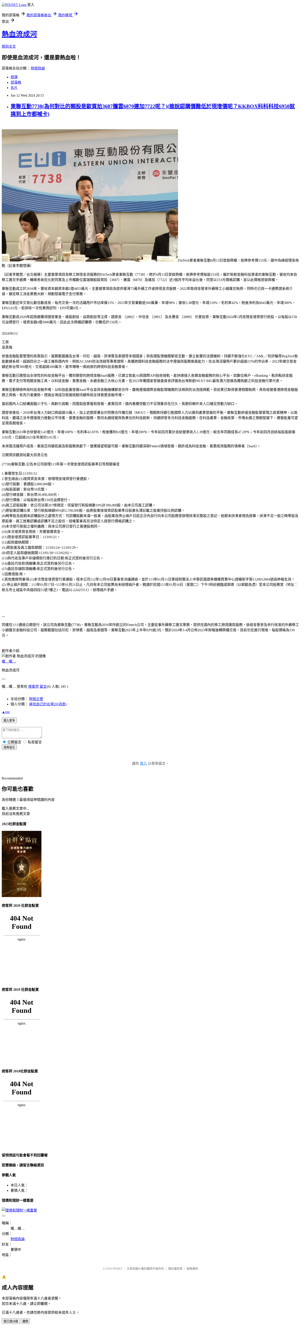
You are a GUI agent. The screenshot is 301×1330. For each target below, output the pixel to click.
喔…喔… (9, 661)
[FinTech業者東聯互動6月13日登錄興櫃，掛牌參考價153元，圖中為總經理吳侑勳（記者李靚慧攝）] (90, 260)
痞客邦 (33, 686)
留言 (43, 686)
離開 (25, 1321)
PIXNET (118, 1268)
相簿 (14, 77)
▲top (6, 712)
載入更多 (9, 720)
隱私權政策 (175, 1268)
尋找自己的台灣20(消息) (48, 704)
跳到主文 (9, 46)
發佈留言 (9, 747)
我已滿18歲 (11, 1321)
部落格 (16, 82)
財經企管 (36, 699)
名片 (14, 88)
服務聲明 (192, 1268)
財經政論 (38, 68)
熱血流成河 (19, 34)
